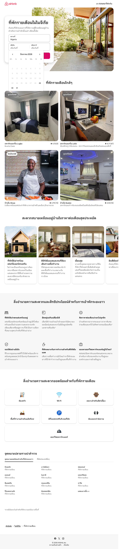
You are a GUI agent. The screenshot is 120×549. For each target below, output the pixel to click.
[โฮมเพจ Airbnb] (11, 3)
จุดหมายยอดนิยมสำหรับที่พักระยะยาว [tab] (19, 459)
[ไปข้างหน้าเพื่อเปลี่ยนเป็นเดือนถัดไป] (39, 54)
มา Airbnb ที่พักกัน (104, 3)
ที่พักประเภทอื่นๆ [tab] (43, 459)
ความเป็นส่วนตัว (55, 545)
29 (40, 83)
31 (17, 88)
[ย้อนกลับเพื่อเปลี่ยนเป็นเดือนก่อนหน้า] (12, 54)
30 (12, 88)
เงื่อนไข (66, 545)
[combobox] (29, 39)
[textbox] (18, 48)
